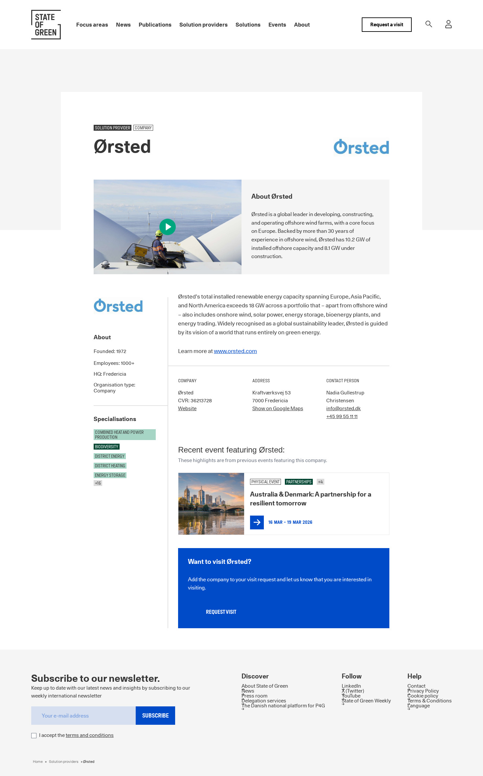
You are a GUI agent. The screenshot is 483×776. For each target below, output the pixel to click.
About (302, 25)
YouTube (351, 695)
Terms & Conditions (429, 700)
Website (187, 408)
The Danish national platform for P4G (283, 705)
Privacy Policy (423, 690)
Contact (416, 685)
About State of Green (265, 685)
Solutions (248, 25)
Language (418, 705)
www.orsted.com (235, 351)
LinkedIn (351, 685)
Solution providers (203, 25)
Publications (155, 25)
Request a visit (386, 24)
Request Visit (221, 612)
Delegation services (264, 700)
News (123, 25)
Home (38, 761)
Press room (254, 695)
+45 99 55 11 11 (341, 416)
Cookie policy (422, 695)
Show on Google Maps (277, 408)
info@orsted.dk (343, 408)
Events (277, 25)
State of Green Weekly (366, 700)
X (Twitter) (353, 690)
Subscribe (155, 715)
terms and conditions (90, 734)
